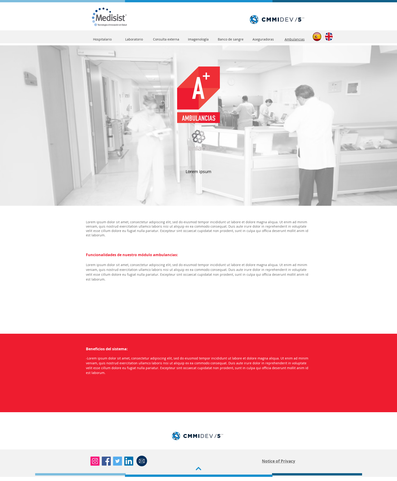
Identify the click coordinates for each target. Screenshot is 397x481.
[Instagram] (95, 461)
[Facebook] (106, 461)
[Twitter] (117, 461)
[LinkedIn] (128, 461)
